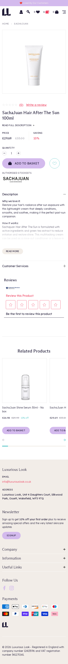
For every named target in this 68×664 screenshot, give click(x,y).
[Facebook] (4, 587)
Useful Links (12, 567)
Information (11, 558)
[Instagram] (11, 587)
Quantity (8, 147)
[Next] (63, 440)
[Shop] (64, 12)
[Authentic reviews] (13, 287)
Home (5, 23)
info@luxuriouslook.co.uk (16, 481)
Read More (12, 251)
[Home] (5, 625)
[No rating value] (10, 105)
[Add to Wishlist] (55, 163)
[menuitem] (4, 588)
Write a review (36, 105)
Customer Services (15, 266)
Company (9, 549)
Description (10, 194)
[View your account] (21, 12)
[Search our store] (28, 12)
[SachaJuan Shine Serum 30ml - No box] (24, 380)
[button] (10, 304)
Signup (11, 535)
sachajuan (21, 23)
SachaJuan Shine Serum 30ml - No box (23, 409)
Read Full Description (16, 125)
